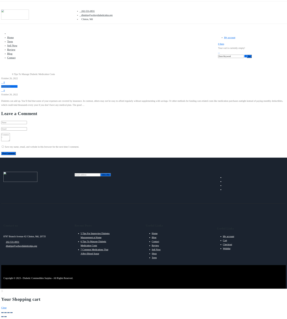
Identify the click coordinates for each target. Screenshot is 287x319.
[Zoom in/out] (11, 312)
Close (4, 307)
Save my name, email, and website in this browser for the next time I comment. (42, 147)
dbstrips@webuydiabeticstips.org (21, 246)
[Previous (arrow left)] (2, 316)
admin (14, 86)
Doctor (9, 74)
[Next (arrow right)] (5, 316)
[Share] (5, 312)
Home (3, 74)
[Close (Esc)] (2, 312)
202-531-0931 (12, 242)
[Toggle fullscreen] (8, 312)
